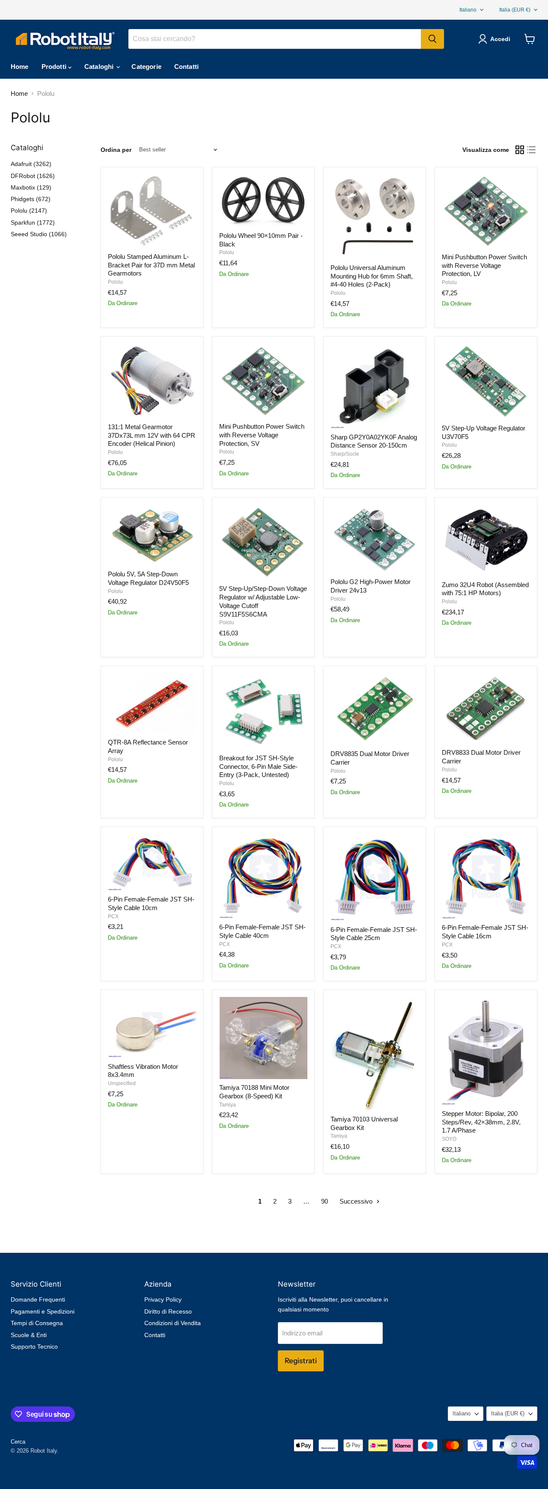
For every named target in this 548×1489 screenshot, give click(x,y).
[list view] (532, 150)
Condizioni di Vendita (172, 1323)
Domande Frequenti (38, 1299)
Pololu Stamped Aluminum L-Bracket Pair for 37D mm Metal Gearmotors (151, 265)
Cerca (18, 1442)
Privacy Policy (163, 1299)
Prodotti (55, 66)
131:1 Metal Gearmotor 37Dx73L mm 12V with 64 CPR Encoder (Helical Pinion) (151, 435)
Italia (514, 10)
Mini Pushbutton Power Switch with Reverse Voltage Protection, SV (261, 435)
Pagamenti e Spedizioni (42, 1311)
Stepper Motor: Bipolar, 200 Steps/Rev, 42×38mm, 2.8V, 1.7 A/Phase (481, 1122)
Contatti (186, 66)
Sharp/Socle (345, 454)
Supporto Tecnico (34, 1346)
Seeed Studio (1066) (39, 234)
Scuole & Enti (29, 1335)
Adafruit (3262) (31, 163)
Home (20, 66)
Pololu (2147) (29, 210)
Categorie (146, 66)
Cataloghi (100, 66)
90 (324, 1201)
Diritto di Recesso (168, 1311)
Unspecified (122, 1083)
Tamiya (227, 1105)
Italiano (468, 10)
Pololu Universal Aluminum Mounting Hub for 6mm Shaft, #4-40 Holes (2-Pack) (372, 276)
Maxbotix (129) (31, 187)
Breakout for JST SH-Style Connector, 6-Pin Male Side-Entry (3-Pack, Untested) (258, 766)
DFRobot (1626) (33, 175)
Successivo (357, 1201)
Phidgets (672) (31, 199)
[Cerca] (432, 39)
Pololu (115, 282)
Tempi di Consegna (37, 1323)
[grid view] (520, 150)
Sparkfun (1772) (33, 222)
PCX (113, 917)
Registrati (301, 1360)
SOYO (449, 1139)
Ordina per (116, 149)
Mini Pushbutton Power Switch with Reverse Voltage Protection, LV (484, 265)
